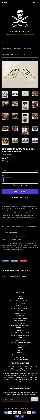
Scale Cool (20, 352)
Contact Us (20, 357)
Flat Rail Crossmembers (20, 318)
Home (4, 43)
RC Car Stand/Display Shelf (20, 335)
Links (20, 337)
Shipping (5, 161)
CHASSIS (20, 298)
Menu (6, 2)
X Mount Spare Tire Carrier (20, 325)
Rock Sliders (20, 306)
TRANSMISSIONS (20, 345)
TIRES (20, 347)
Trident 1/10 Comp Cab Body (20, 301)
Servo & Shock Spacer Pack (20, 333)
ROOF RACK (20, 328)
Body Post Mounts (20, 320)
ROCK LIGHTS (20, 323)
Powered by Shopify (27, 409)
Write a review (21, 276)
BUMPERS (20, 330)
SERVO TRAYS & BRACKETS (20, 308)
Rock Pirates (14, 409)
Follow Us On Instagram (20, 359)
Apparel (20, 350)
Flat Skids (20, 310)
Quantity (5, 176)
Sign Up (34, 399)
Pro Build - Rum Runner (20, 355)
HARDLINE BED (20, 313)
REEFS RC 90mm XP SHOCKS (20, 342)
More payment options (20, 197)
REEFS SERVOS (20, 340)
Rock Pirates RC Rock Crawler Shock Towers (16, 48)
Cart (36, 2)
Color (3, 166)
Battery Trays (20, 315)
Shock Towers (20, 303)
